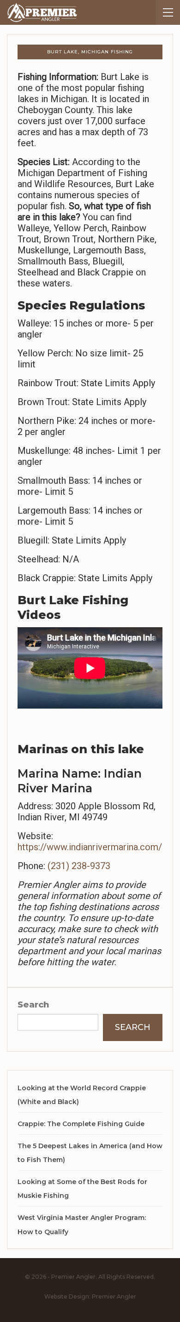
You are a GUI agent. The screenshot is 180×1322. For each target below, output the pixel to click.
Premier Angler (114, 1296)
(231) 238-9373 (79, 865)
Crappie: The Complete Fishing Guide (81, 1124)
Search (33, 1005)
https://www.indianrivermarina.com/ (90, 847)
